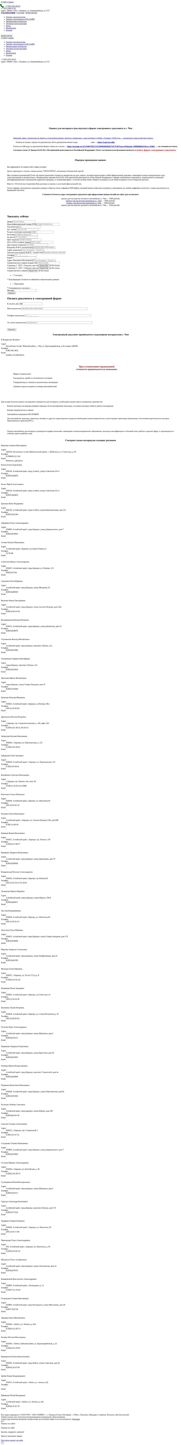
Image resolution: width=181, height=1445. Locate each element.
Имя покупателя (14, 308)
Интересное (11, 28)
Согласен (18, 275)
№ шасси (11, 237)
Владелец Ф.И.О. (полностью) (20, 247)
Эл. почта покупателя (16, 322)
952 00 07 (12, 6)
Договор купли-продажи (16, 24)
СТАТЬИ (20, 13)
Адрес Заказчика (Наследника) (20, 260)
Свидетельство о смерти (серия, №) (22, 263)
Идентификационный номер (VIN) (22, 224)
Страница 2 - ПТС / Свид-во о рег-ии (23, 268)
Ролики (9, 30)
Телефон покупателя (15, 315)
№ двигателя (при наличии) (19, 232)
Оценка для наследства (15, 17)
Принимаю (19, 284)
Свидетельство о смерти (17, 271)
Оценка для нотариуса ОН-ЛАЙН (20, 19)
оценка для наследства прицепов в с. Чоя (83, 203)
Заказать (11, 293)
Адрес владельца (14, 250)
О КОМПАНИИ (8, 13)
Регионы (76, 1419)
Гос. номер (11, 229)
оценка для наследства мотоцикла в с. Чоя (83, 201)
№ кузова (11, 234)
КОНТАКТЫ (31, 13)
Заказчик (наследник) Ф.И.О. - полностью (25, 253)
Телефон (10, 255)
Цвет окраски (13, 240)
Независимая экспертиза (16, 21)
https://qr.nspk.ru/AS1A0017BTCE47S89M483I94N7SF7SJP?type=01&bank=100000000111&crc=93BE (111, 146)
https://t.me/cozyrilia (106, 142)
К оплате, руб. (13, 304)
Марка (10, 222)
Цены (8, 26)
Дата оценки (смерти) (16, 245)
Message (10, 290)
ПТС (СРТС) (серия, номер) (19, 242)
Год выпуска (12, 227)
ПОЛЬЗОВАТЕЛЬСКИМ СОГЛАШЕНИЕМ (49, 288)
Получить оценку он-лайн (12, 1440)
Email (10, 258)
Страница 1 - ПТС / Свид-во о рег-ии (23, 265)
